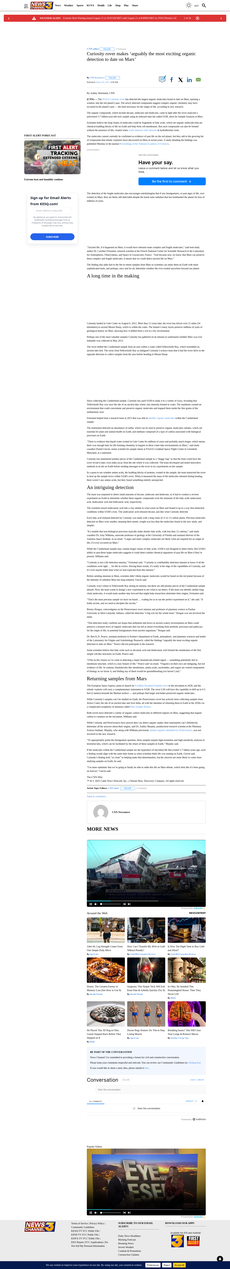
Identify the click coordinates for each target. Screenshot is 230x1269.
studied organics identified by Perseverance (171, 730)
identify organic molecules (162, 418)
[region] (146, 1117)
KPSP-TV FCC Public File (84, 1249)
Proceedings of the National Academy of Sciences (144, 143)
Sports (80, 5)
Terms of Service (79, 1237)
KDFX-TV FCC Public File (85, 1252)
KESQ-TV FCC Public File (85, 1245)
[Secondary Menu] (28, 5)
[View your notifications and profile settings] (202, 1101)
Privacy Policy (97, 1237)
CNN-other (113, 788)
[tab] (95, 1101)
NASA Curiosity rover (113, 99)
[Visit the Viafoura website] (199, 1154)
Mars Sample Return (140, 706)
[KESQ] (41, 5)
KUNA (90, 5)
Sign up (200, 1080)
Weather (68, 5)
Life (110, 5)
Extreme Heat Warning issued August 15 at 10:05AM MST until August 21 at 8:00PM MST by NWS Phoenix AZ (119, 18)
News (58, 5)
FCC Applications (94, 1256)
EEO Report (77, 1256)
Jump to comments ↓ (97, 796)
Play (126, 5)
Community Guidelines (82, 1241)
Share (135, 5)
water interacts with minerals (143, 130)
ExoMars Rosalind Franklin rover (151, 685)
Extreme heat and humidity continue (43, 179)
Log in (193, 1080)
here (146, 1068)
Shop (118, 5)
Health (101, 5)
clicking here (194, 1062)
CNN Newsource (97, 77)
